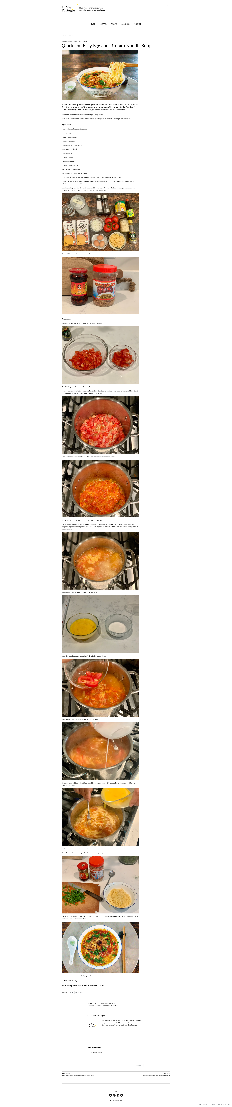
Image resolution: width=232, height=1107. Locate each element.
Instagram (118, 1096)
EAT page (84, 976)
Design (125, 23)
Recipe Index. (95, 976)
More (114, 23)
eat (97, 1005)
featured (100, 1005)
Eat (93, 23)
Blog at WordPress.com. (116, 1100)
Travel (103, 23)
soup (109, 1005)
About (137, 23)
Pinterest (114, 1096)
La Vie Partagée (97, 1015)
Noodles (68, 36)
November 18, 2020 (72, 41)
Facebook (110, 1096)
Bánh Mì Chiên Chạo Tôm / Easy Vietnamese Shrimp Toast (156, 1074)
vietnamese (114, 1005)
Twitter (121, 1096)
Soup (73, 36)
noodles (105, 1005)
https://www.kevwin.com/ (94, 986)
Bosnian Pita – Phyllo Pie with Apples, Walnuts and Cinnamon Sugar (78, 1074)
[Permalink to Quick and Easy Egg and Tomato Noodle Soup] (100, 100)
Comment (139, 1065)
